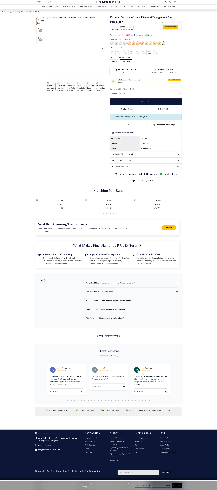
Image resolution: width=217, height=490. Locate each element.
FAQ (136, 452)
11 (102, 400)
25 (149, 400)
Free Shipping (140, 438)
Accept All (177, 485)
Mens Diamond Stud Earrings (118, 443)
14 (120, 43)
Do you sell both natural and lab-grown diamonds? (106, 309)
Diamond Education (168, 452)
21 (135, 400)
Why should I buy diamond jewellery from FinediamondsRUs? (110, 283)
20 (132, 400)
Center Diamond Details (124, 154)
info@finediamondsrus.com (49, 450)
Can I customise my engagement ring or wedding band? (108, 300)
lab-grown (125, 61)
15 (115, 400)
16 (119, 400)
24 (146, 400)
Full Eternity (90, 445)
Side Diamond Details (123, 160)
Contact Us (168, 227)
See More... (114, 460)
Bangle (87, 449)
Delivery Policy (165, 438)
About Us (138, 441)
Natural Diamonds (117, 438)
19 (129, 400)
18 (125, 43)
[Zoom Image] (76, 48)
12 (105, 400)
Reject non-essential (162, 485)
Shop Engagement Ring (108, 335)
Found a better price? (170, 27)
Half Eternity (90, 441)
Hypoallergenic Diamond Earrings (119, 449)
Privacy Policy (165, 441)
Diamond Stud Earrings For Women (121, 455)
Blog (136, 445)
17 (122, 400)
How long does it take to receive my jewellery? (105, 318)
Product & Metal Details (124, 133)
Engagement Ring (92, 438)
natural (114, 61)
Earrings (88, 452)
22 (139, 400)
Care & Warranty (121, 166)
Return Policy (165, 445)
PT (163, 43)
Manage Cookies (143, 485)
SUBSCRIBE (166, 472)
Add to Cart (145, 101)
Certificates (139, 449)
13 (108, 400)
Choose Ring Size (122, 89)
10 (116, 43)
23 (142, 400)
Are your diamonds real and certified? (101, 291)
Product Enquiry (127, 109)
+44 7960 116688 (44, 445)
